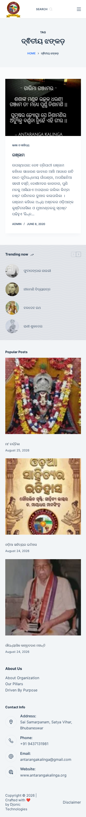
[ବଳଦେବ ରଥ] (12, 308)
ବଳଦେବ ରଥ (32, 307)
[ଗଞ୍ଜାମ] (43, 107)
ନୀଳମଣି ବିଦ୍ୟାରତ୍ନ (37, 289)
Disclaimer (72, 802)
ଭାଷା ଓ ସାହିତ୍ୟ (20, 145)
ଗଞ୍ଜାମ (18, 154)
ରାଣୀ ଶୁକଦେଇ (33, 326)
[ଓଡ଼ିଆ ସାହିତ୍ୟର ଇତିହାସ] (43, 496)
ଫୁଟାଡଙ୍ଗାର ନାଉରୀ (37, 270)
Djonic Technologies (16, 806)
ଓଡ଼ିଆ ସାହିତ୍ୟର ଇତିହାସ (21, 544)
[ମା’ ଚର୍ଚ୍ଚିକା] (43, 396)
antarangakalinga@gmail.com (45, 759)
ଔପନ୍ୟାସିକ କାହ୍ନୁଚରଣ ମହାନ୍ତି (25, 645)
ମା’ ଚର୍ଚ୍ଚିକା (12, 444)
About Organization (22, 677)
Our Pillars (14, 683)
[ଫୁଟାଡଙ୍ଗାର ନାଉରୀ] (12, 271)
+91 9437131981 (34, 743)
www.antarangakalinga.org (43, 775)
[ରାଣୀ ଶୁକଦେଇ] (12, 326)
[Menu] (79, 9)
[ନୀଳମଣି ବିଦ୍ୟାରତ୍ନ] (12, 289)
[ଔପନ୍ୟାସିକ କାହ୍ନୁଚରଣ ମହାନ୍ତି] (43, 597)
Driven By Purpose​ (21, 690)
